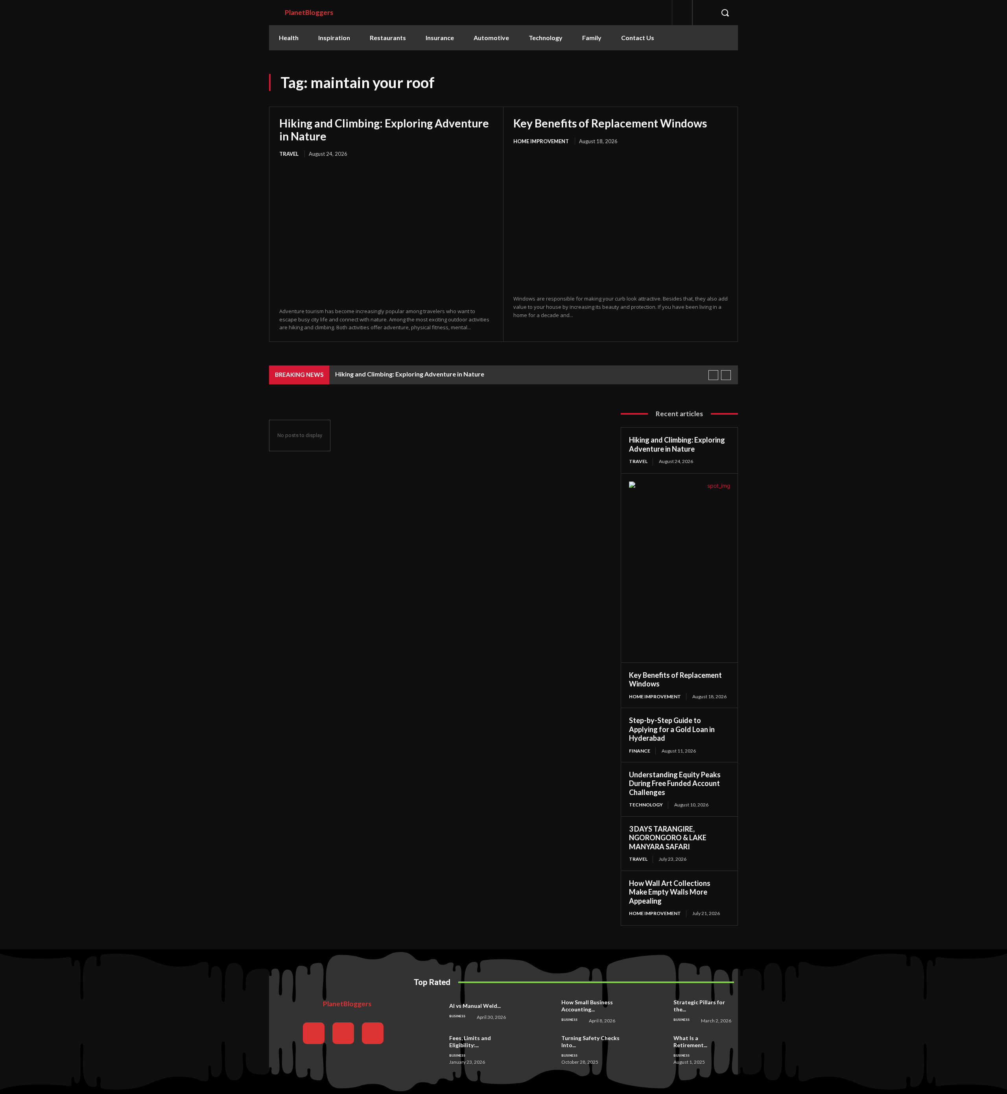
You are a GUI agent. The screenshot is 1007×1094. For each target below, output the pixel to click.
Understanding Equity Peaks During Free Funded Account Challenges (675, 783)
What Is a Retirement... (690, 1041)
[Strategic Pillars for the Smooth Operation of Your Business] (653, 1011)
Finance (639, 751)
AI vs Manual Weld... (475, 1005)
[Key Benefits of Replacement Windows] (620, 220)
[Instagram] (343, 1033)
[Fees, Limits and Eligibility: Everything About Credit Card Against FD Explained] (429, 1048)
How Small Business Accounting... (587, 1006)
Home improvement (541, 141)
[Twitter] (373, 1033)
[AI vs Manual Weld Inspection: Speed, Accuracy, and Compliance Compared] (429, 1011)
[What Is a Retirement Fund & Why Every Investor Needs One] (653, 1048)
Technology (646, 805)
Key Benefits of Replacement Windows (610, 123)
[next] (726, 375)
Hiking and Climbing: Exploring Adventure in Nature (384, 129)
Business (457, 1016)
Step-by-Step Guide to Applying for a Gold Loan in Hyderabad (672, 729)
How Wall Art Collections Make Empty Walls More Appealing (669, 892)
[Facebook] (314, 1033)
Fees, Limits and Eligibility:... (470, 1041)
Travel (289, 154)
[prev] (713, 375)
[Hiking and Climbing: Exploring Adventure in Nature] (386, 233)
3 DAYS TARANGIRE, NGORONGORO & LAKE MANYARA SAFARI (667, 838)
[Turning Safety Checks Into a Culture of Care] (541, 1048)
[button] (725, 12)
